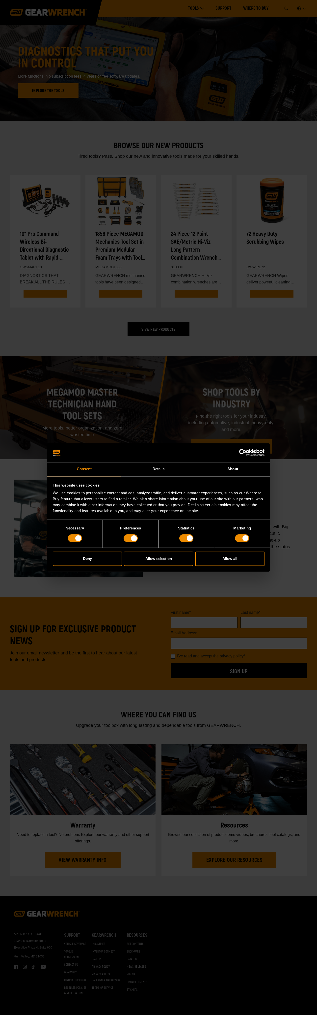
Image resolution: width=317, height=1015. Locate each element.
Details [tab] (159, 469)
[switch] (131, 538)
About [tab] (232, 469)
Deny (87, 559)
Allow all (229, 559)
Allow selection (158, 559)
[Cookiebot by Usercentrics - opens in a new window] (242, 452)
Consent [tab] (84, 469)
